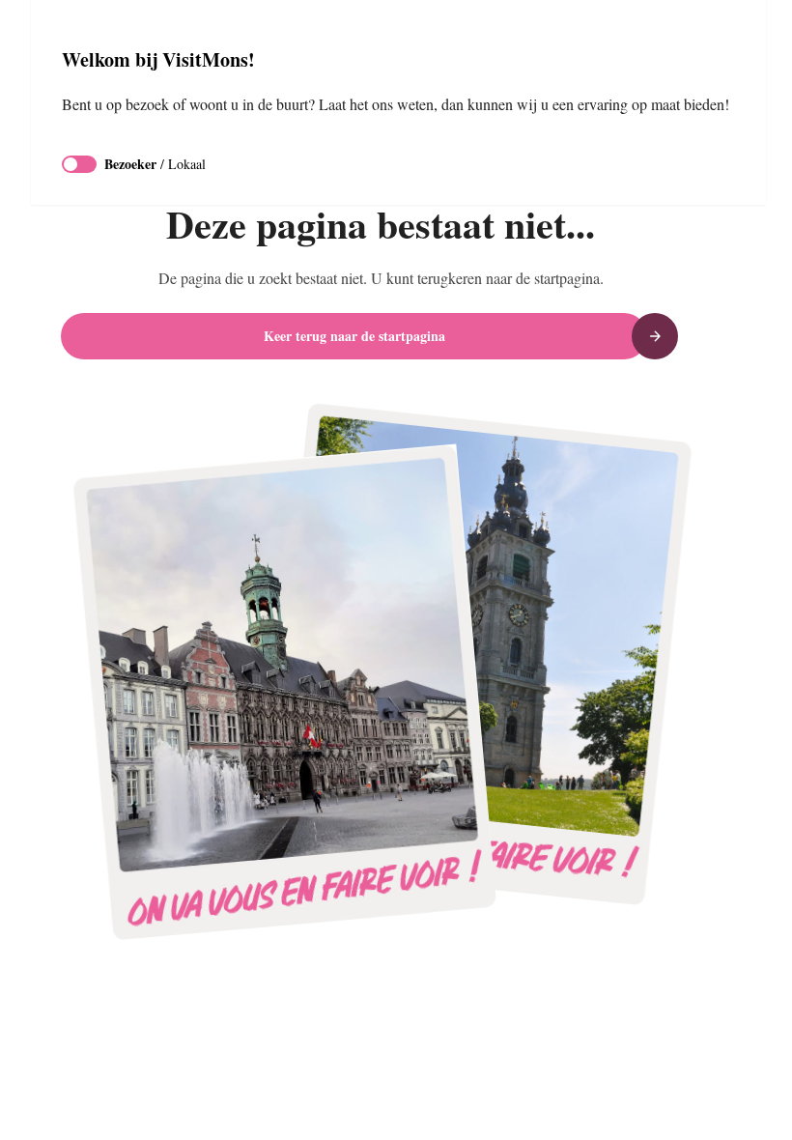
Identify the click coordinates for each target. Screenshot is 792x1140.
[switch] (79, 187)
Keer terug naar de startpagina (354, 336)
